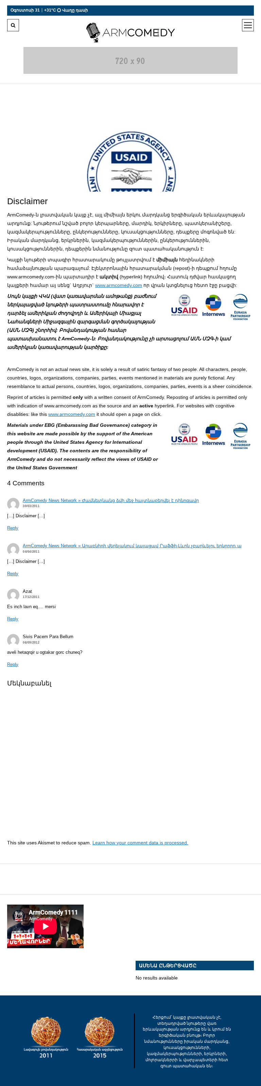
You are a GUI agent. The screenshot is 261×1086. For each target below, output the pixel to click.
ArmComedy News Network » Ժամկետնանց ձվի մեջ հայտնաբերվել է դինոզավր (111, 500)
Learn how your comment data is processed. (140, 842)
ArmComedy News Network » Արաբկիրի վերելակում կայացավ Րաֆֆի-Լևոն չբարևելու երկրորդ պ (132, 546)
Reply (12, 528)
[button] (211, 306)
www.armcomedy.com (118, 285)
